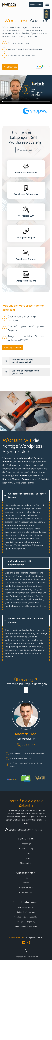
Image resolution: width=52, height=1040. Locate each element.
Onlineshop (26, 858)
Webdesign (26, 844)
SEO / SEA (26, 853)
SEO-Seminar (26, 863)
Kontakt (26, 883)
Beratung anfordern (12, 347)
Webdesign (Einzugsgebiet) (26, 917)
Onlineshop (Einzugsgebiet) (26, 926)
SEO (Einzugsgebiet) (26, 922)
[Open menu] (47, 4)
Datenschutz (20, 957)
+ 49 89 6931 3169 (16, 937)
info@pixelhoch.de (34, 937)
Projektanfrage (35, 5)
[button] (26, 744)
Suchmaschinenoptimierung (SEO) (21, 589)
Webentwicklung (26, 849)
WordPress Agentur (26, 907)
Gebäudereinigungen (26, 912)
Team (26, 878)
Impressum (33, 957)
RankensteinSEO (26, 892)
